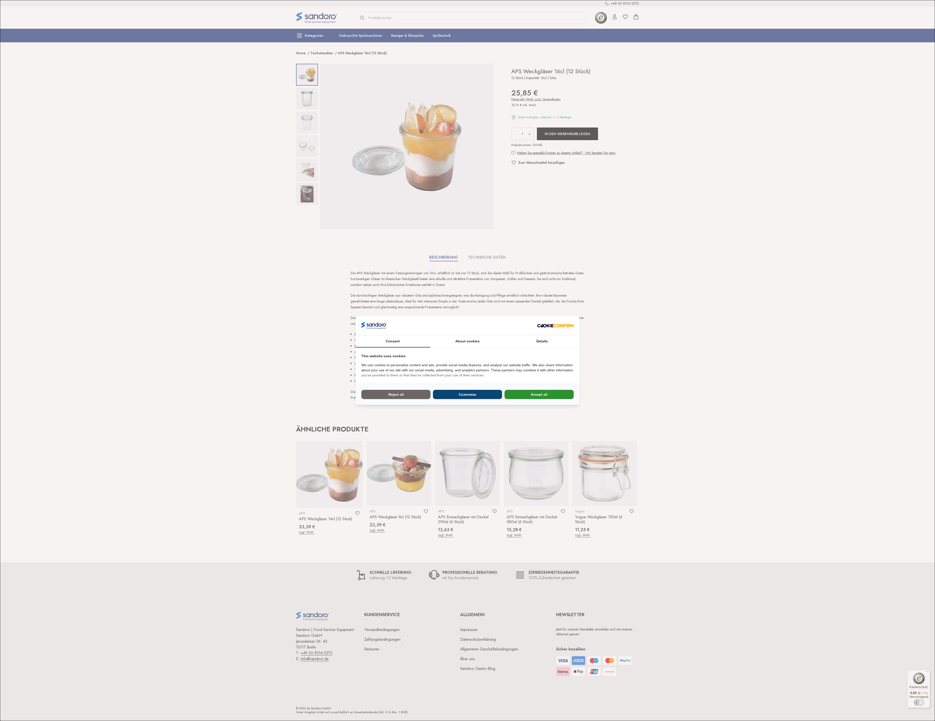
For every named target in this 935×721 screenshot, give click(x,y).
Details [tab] (542, 341)
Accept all (539, 394)
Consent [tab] (393, 341)
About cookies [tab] (467, 341)
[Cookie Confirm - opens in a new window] (555, 326)
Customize (467, 394)
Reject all (396, 394)
